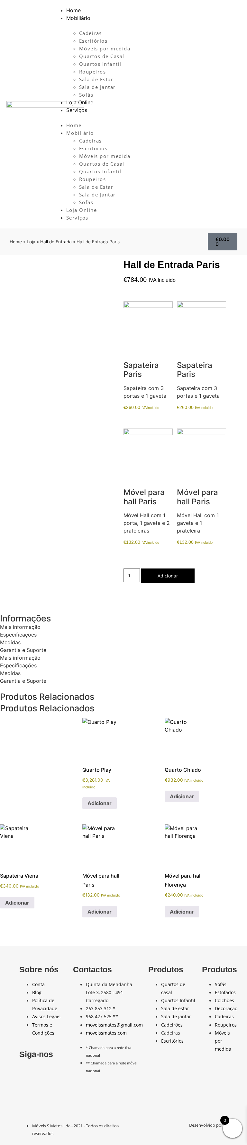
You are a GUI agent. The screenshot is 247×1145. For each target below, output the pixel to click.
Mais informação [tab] (20, 627)
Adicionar (168, 576)
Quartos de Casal (101, 56)
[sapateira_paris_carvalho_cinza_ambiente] (148, 326)
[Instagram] (54, 1073)
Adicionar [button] (99, 803)
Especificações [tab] (18, 634)
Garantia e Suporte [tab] (23, 650)
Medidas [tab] (10, 642)
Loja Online (79, 102)
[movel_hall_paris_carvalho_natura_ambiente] (201, 453)
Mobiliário (78, 18)
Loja (31, 241)
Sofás (86, 94)
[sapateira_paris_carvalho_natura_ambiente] (201, 326)
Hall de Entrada (56, 241)
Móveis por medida (105, 48)
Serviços (76, 110)
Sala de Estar (96, 79)
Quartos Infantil (100, 64)
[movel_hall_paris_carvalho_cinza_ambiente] (148, 453)
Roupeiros (92, 71)
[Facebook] (27, 1073)
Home (73, 10)
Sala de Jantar (97, 87)
